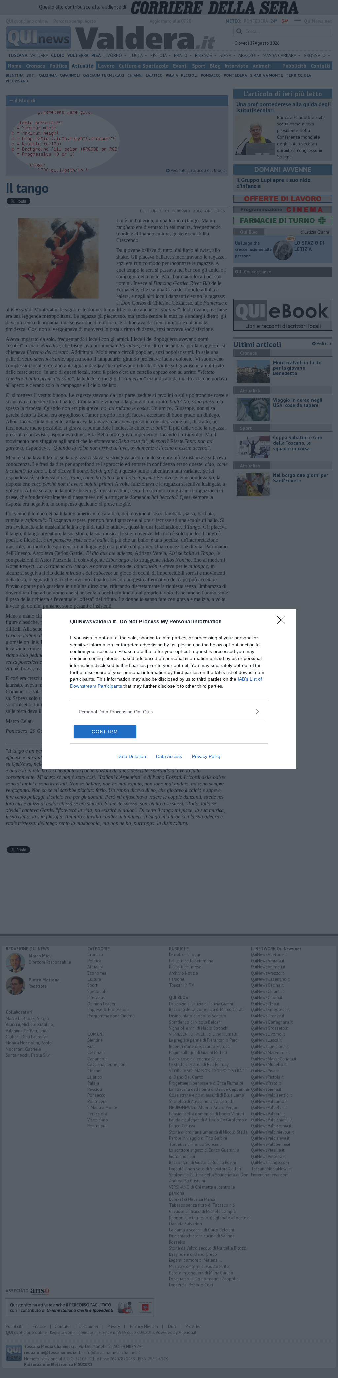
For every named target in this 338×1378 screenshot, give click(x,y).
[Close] (283, 622)
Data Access (169, 756)
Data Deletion (132, 756)
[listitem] (169, 711)
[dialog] (169, 689)
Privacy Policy (206, 756)
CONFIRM (105, 731)
